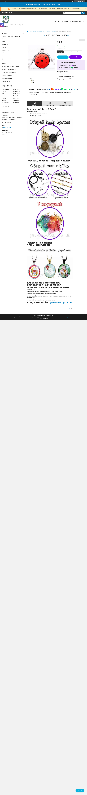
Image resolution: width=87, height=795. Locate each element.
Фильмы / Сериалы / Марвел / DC (11, 37)
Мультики (5, 44)
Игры (3, 41)
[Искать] (83, 13)
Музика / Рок (6, 50)
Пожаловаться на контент (50, 317)
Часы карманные (7, 56)
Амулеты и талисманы (9, 72)
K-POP (3, 53)
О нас (83, 21)
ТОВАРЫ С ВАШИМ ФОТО (9, 69)
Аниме (4, 47)
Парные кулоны (7, 78)
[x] (71, 309)
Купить (63, 57)
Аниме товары (41, 31)
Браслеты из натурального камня (10, 62)
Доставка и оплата (75, 21)
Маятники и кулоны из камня (11, 66)
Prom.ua (51, 315)
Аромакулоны (6, 81)
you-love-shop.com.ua (61, 302)
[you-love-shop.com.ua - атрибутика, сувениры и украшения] (6, 20)
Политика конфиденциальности (65, 317)
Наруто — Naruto (51, 31)
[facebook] (69, 309)
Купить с (72, 57)
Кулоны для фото (7, 75)
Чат (81, 790)
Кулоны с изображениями (10, 59)
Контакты (65, 21)
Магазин (56, 21)
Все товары (33, 31)
